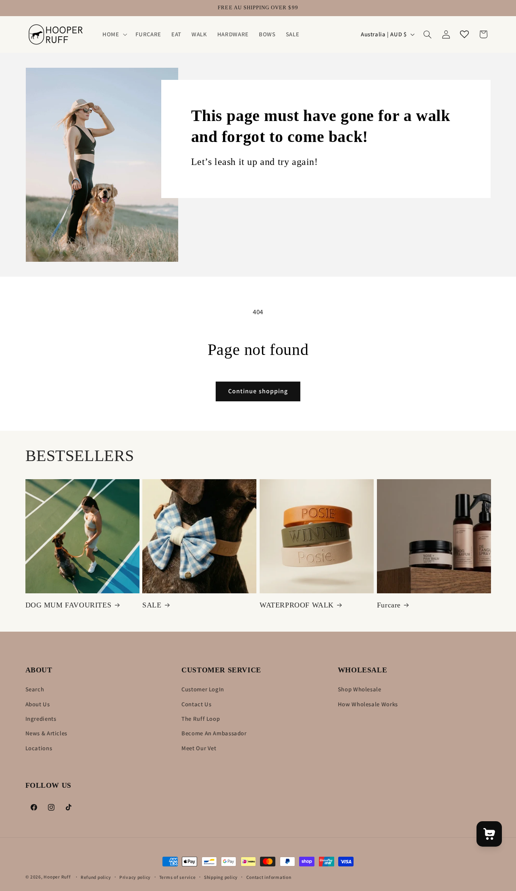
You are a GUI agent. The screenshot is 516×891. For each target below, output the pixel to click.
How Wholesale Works (368, 704)
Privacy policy (135, 877)
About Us (37, 704)
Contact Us (196, 704)
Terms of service (177, 877)
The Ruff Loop (200, 718)
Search (34, 689)
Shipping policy (221, 877)
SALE (151, 605)
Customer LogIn (202, 689)
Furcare (389, 605)
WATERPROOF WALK (297, 605)
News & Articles (46, 733)
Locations (38, 748)
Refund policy (96, 877)
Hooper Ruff (57, 877)
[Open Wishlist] (464, 34)
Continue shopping (258, 391)
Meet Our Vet (198, 748)
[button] (113, 34)
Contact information (268, 877)
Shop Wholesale (359, 689)
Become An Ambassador (214, 733)
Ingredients (40, 718)
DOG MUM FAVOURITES (68, 605)
